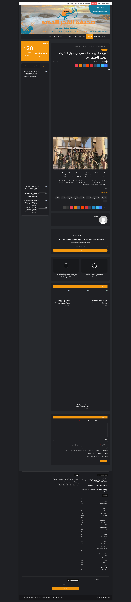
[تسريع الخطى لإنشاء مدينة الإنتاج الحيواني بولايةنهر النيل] (43, 188)
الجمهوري (95, 198)
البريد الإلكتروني (103, 444)
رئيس (67, 481)
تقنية (106, 531)
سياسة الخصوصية (46, 597)
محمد (74, 484)
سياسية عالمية (104, 546)
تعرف (81, 198)
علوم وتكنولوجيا (81, 36)
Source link (104, 192)
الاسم (105, 439)
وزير (64, 484)
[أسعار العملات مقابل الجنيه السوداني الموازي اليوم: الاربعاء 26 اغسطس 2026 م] (43, 210)
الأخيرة (44, 66)
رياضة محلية (103, 520)
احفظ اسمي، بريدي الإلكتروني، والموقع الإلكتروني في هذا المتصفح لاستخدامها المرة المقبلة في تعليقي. (85, 450)
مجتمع (105, 560)
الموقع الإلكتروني (75, 444)
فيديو (106, 555)
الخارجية (71, 479)
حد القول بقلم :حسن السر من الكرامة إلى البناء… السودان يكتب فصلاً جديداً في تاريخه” (30, 202)
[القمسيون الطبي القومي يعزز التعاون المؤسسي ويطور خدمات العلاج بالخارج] (43, 195)
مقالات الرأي (68, 36)
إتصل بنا (52, 597)
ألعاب (104, 508)
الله (77, 481)
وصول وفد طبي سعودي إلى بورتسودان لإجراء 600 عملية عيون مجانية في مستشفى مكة (62, 302)
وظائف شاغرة (104, 569)
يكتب (60, 484)
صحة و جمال (103, 513)
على (63, 198)
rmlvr (103, 61)
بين (70, 481)
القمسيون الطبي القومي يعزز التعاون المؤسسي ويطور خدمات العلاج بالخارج (74, 3)
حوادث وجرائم (104, 536)
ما (105, 201)
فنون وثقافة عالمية (103, 553)
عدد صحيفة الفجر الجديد (59, 36)
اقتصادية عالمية (103, 527)
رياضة (105, 541)
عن (56, 481)
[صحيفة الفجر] (65, 19)
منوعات (50, 36)
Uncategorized (103, 503)
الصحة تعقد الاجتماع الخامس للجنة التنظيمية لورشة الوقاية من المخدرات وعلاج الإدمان (99, 302)
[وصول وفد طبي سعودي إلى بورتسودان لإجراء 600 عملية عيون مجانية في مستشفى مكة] (61, 294)
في (77, 484)
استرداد (104, 198)
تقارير (75, 36)
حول (76, 198)
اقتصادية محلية (102, 517)
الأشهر (35, 66)
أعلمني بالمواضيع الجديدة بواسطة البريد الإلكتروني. (95, 456)
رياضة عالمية (104, 543)
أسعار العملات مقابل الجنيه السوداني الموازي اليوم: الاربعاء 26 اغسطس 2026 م (31, 209)
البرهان (77, 479)
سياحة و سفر (103, 510)
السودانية (55, 479)
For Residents (103, 499)
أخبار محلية (90, 36)
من (67, 484)
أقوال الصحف (104, 524)
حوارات (105, 539)
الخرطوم (66, 479)
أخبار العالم (97, 36)
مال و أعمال (104, 557)
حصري (105, 534)
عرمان (69, 198)
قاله (57, 198)
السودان (61, 479)
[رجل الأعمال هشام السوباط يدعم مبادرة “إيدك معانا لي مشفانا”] (80, 346)
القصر (88, 198)
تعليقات (26, 66)
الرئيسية (103, 36)
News (105, 501)
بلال (74, 481)
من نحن (57, 597)
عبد (63, 481)
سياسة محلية (103, 522)
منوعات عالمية (104, 567)
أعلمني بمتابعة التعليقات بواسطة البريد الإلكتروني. (96, 453)
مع (70, 484)
